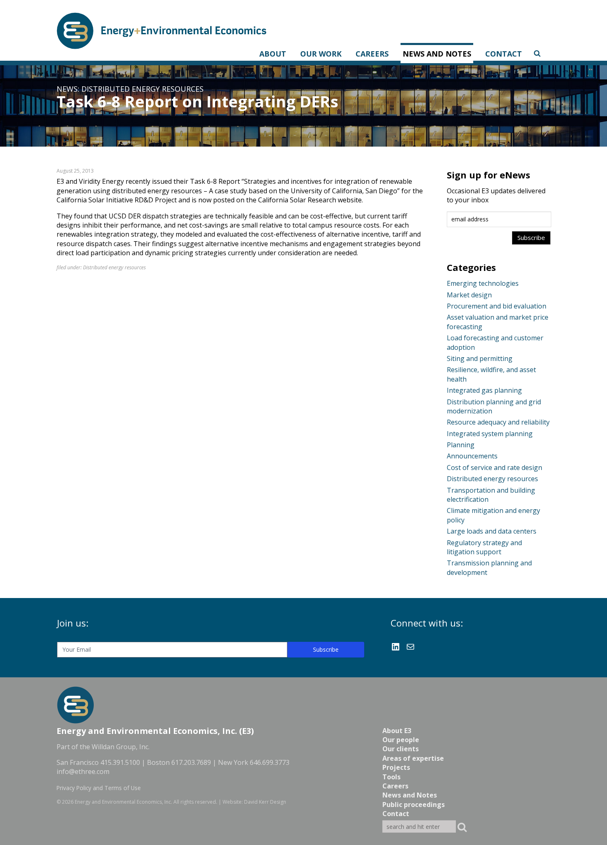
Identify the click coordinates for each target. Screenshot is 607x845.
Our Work (320, 54)
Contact (503, 54)
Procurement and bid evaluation (496, 306)
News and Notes (437, 54)
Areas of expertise (413, 758)
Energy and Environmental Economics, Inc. (123, 801)
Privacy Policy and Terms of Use (99, 788)
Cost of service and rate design (494, 467)
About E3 (396, 730)
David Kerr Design (265, 801)
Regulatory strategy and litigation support (484, 547)
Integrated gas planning (484, 390)
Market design (469, 294)
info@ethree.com (83, 771)
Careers (372, 54)
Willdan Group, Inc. (120, 746)
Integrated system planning (490, 433)
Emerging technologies (483, 283)
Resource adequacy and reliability (498, 422)
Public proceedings (413, 804)
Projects (396, 767)
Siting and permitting (479, 358)
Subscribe (326, 649)
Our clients (400, 748)
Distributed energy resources (142, 89)
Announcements (472, 455)
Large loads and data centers (491, 531)
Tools (391, 776)
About (272, 54)
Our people (400, 739)
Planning (460, 444)
